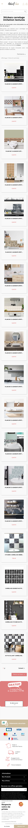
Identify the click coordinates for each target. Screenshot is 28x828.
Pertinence (21, 54)
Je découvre (14, 703)
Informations (6, 773)
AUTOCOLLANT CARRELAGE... (14, 655)
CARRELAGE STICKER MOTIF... (14, 622)
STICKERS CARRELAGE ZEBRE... (14, 554)
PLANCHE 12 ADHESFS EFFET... (14, 353)
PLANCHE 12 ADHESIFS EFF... (14, 151)
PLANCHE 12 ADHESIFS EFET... (14, 252)
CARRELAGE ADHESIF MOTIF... (14, 588)
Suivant (22, 668)
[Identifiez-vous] (23, 4)
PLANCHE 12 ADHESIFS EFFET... (14, 84)
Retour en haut (19, 674)
